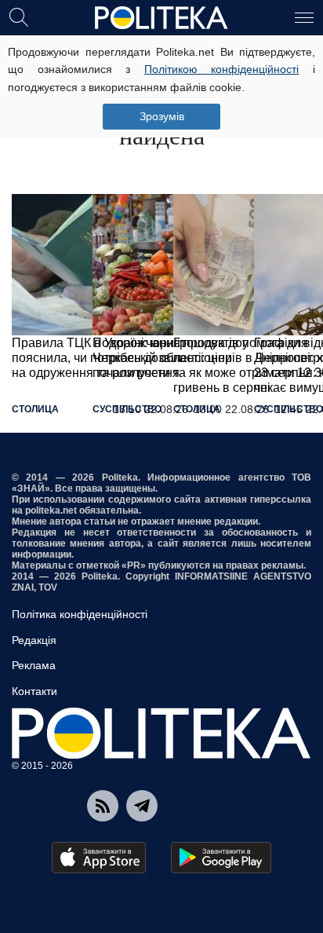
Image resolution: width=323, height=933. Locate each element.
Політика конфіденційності (79, 614)
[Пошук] (18, 16)
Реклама (34, 665)
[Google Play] (221, 857)
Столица (35, 409)
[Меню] (304, 16)
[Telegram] (142, 805)
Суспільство (127, 409)
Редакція (34, 640)
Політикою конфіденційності (221, 69)
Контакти (34, 691)
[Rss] (102, 805)
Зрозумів (162, 116)
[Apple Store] (99, 857)
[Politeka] (161, 18)
